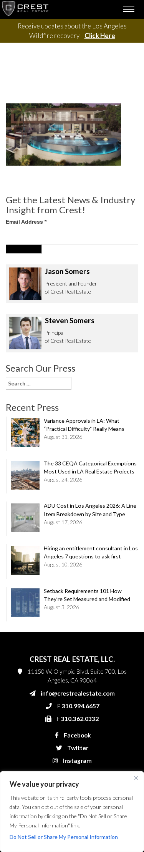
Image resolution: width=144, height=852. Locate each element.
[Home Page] (25, 9)
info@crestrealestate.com (78, 693)
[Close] (136, 777)
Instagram (77, 760)
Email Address (26, 222)
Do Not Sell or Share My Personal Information (64, 837)
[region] (72, 811)
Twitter (77, 747)
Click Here (99, 36)
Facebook (77, 735)
